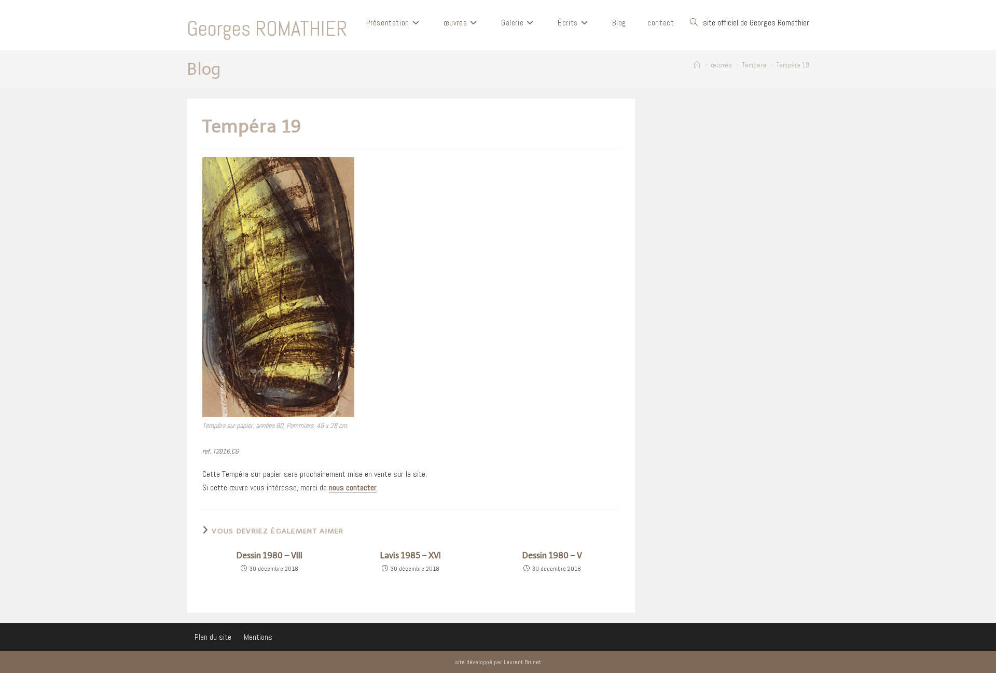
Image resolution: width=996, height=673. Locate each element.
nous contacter (353, 487)
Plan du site (213, 636)
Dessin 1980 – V (552, 556)
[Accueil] (697, 65)
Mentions (258, 636)
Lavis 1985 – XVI (410, 556)
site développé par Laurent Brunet (498, 662)
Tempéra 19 (793, 65)
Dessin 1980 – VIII (269, 556)
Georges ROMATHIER (267, 29)
